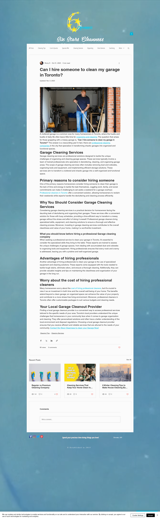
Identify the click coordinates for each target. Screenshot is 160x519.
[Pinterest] (41, 436)
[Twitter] (38, 436)
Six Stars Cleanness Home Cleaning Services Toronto (80, 42)
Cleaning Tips (41, 48)
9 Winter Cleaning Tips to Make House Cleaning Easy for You (115, 386)
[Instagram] (34, 436)
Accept (150, 515)
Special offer (65, 48)
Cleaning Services (78, 48)
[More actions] (119, 63)
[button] (131, 33)
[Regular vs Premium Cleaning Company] (45, 372)
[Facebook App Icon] (30, 436)
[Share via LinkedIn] (52, 341)
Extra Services (101, 48)
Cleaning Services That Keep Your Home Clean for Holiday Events (79, 386)
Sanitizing (112, 48)
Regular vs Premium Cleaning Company (41, 386)
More (120, 48)
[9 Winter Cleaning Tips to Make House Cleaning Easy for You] (115, 372)
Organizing (90, 48)
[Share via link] (57, 341)
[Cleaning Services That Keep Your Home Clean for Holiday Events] (80, 372)
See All (128, 359)
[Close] (157, 515)
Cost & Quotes (54, 48)
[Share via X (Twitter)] (46, 341)
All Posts (31, 48)
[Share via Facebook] (41, 341)
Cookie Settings (137, 515)
